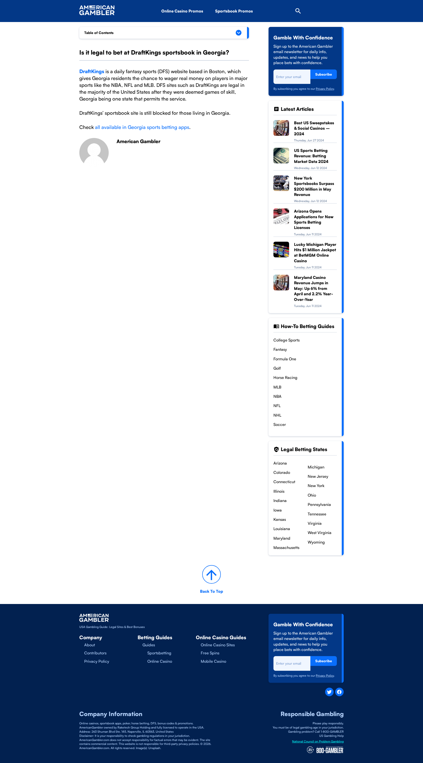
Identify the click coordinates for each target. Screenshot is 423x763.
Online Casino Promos (182, 11)
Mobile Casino (213, 661)
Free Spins (210, 652)
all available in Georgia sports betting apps (142, 127)
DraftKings (91, 71)
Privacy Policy (325, 89)
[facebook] (339, 692)
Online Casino (159, 661)
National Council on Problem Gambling (318, 741)
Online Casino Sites (218, 644)
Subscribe (323, 74)
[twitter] (329, 692)
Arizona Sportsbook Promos (249, 24)
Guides (148, 644)
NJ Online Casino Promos (193, 24)
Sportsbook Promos (234, 11)
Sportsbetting (159, 652)
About (89, 644)
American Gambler (138, 141)
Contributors (95, 652)
